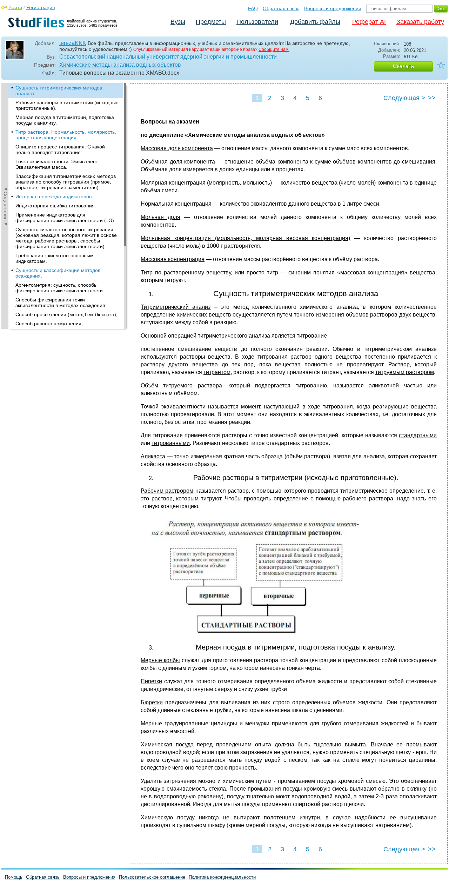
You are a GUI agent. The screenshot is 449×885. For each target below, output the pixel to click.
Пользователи (257, 21)
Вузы (177, 21)
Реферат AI (369, 21)
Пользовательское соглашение (152, 877)
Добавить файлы (315, 21)
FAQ (253, 8)
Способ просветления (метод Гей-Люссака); (66, 314)
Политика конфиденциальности (222, 877)
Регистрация (40, 7)
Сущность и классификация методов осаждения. (57, 273)
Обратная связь (281, 8)
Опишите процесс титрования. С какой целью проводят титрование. (60, 149)
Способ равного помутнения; (49, 323)
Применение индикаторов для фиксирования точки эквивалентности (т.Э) (64, 217)
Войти (15, 7)
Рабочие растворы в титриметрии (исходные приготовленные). (67, 105)
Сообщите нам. (274, 49)
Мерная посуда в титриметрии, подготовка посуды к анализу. (64, 120)
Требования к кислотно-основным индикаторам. (54, 258)
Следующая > (404, 97)
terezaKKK (72, 43)
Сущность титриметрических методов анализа (58, 90)
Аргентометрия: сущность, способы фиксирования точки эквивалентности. (59, 287)
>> (432, 97)
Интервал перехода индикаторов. (54, 196)
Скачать (403, 66)
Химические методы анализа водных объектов (120, 65)
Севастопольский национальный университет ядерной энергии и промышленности (168, 57)
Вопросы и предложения (332, 8)
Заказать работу (420, 21)
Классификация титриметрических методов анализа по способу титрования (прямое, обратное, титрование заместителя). (65, 181)
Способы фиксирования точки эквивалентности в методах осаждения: (61, 302)
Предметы (211, 21)
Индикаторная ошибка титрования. (55, 205)
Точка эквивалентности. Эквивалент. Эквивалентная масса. (57, 164)
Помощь (13, 877)
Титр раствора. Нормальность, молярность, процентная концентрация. (65, 134)
